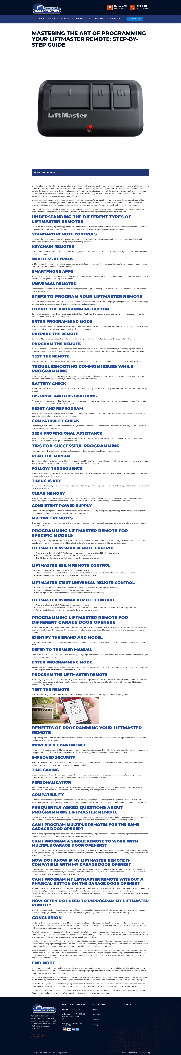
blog (97, 984)
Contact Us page (86, 986)
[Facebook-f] (33, 1036)
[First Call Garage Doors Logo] (46, 7)
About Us (51, 19)
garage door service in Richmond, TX (132, 953)
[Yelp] (42, 1036)
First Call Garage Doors (135, 968)
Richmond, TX (120, 6)
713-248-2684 (142, 6)
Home (41, 19)
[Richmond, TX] (110, 7)
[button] (146, 172)
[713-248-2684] (132, 7)
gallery (38, 980)
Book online (135, 19)
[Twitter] (37, 1036)
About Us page (136, 980)
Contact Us (115, 19)
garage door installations (98, 970)
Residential (66, 19)
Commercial (82, 19)
